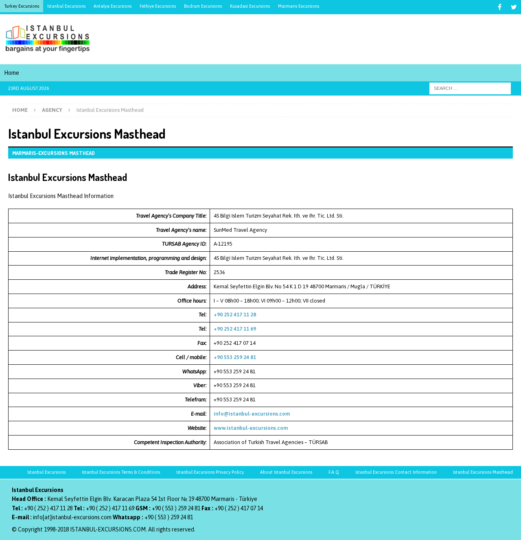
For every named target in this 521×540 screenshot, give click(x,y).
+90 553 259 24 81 (235, 357)
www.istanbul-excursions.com (251, 428)
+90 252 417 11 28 (235, 314)
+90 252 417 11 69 (235, 329)
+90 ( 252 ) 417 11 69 (110, 508)
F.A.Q (333, 472)
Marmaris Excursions (298, 6)
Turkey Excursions (21, 6)
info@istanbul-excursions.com (252, 414)
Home (11, 73)
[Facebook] (500, 7)
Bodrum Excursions (203, 6)
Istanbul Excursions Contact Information (396, 472)
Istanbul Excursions (66, 6)
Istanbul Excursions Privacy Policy (210, 472)
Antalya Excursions (112, 6)
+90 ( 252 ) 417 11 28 (48, 508)
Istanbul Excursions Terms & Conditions (121, 472)
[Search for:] (470, 88)
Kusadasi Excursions (250, 6)
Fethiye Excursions (158, 6)
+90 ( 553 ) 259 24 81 (176, 508)
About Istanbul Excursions (286, 472)
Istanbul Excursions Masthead (483, 472)
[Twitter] (514, 7)
